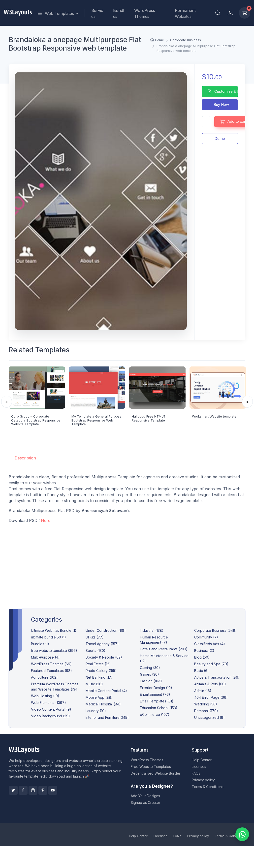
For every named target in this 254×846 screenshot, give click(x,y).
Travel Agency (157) (102, 644)
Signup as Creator (145, 802)
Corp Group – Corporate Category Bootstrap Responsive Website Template (35, 420)
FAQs (196, 773)
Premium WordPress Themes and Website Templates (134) (55, 686)
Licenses (199, 766)
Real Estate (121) (99, 664)
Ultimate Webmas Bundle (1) (53, 630)
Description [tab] (25, 457)
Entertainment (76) (155, 694)
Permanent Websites (185, 13)
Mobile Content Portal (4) (106, 691)
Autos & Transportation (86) (217, 677)
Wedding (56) (205, 704)
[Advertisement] (127, 562)
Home (159, 40)
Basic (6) (201, 670)
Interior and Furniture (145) (107, 717)
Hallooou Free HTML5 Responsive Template (148, 418)
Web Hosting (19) (45, 696)
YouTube (52, 790)
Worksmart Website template (214, 416)
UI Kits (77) (95, 637)
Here (45, 520)
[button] (217, 13)
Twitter (13, 790)
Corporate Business (185, 40)
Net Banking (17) (99, 677)
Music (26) (94, 684)
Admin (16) (202, 691)
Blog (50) (202, 657)
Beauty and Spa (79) (211, 664)
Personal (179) (206, 711)
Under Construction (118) (106, 630)
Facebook (23, 790)
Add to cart (236, 121)
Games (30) (149, 674)
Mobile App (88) (99, 697)
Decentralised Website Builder (155, 773)
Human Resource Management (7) (154, 639)
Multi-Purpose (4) (45, 657)
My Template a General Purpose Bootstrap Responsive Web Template (96, 420)
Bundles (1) (40, 644)
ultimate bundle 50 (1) (48, 637)
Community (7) (206, 637)
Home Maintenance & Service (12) (164, 658)
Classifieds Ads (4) (209, 644)
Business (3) (204, 650)
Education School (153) (158, 708)
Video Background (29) (50, 716)
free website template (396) (54, 650)
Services (97, 13)
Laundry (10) (96, 711)
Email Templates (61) (156, 701)
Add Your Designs (145, 796)
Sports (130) (95, 650)
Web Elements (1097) (48, 702)
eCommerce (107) (154, 714)
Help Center (202, 760)
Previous (6, 402)
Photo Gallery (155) (101, 670)
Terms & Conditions (207, 787)
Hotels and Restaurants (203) (164, 649)
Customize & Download (225, 91)
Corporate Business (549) (215, 630)
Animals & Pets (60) (210, 684)
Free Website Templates (151, 766)
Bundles (118, 13)
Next (247, 402)
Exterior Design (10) (156, 688)
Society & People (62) (104, 657)
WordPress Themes (144, 13)
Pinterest (42, 790)
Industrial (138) (151, 630)
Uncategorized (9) (209, 717)
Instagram (33, 790)
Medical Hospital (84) (103, 704)
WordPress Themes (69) (51, 664)
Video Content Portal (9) (51, 709)
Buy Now (221, 104)
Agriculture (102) (44, 677)
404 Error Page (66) (211, 697)
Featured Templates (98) (51, 670)
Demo (220, 138)
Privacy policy (203, 780)
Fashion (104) (151, 681)
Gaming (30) (150, 667)
